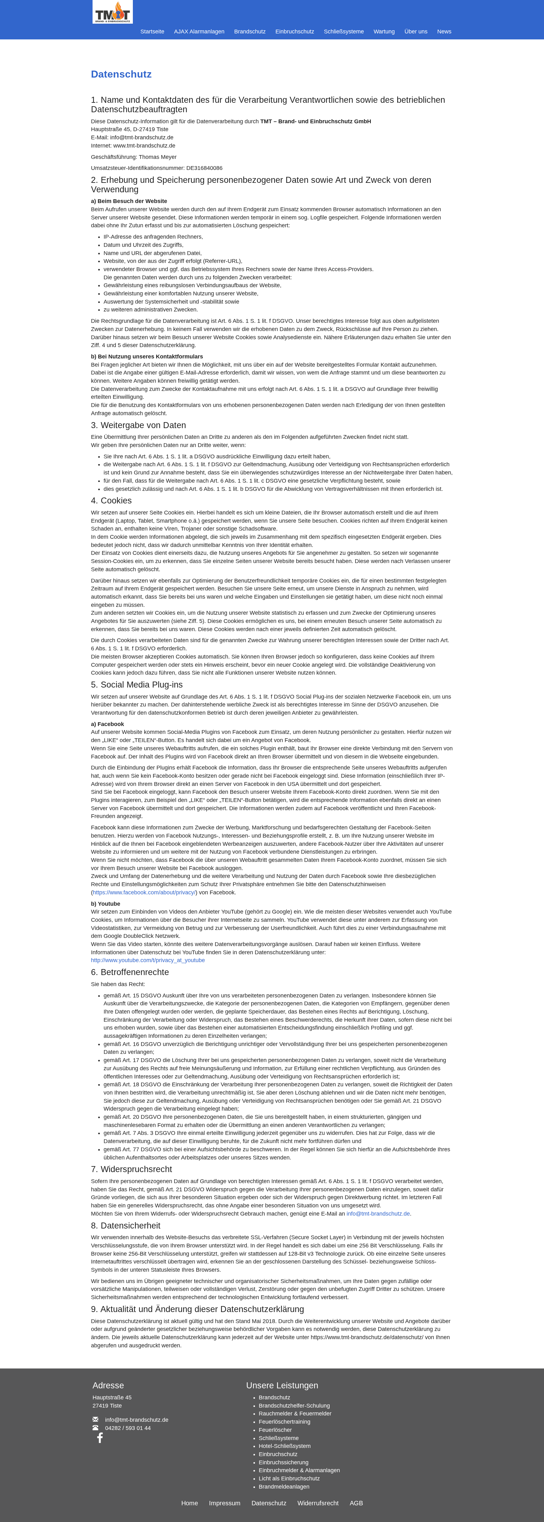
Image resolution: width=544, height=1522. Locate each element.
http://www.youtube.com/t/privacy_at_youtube (148, 960)
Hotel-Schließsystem (285, 1446)
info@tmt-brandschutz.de (378, 1214)
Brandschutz (250, 31)
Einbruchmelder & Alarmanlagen (299, 1470)
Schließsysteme (344, 31)
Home (189, 1503)
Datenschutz (269, 1503)
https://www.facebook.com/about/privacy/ (144, 892)
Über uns (416, 31)
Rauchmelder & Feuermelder (295, 1413)
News (444, 31)
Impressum (225, 1503)
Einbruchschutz (294, 31)
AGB (356, 1503)
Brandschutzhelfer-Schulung (294, 1406)
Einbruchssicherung (284, 1462)
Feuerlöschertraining (284, 1422)
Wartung (384, 31)
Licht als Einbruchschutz (289, 1478)
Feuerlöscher (275, 1430)
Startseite (152, 31)
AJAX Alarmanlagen (199, 31)
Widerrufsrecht (318, 1503)
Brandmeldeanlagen (284, 1487)
